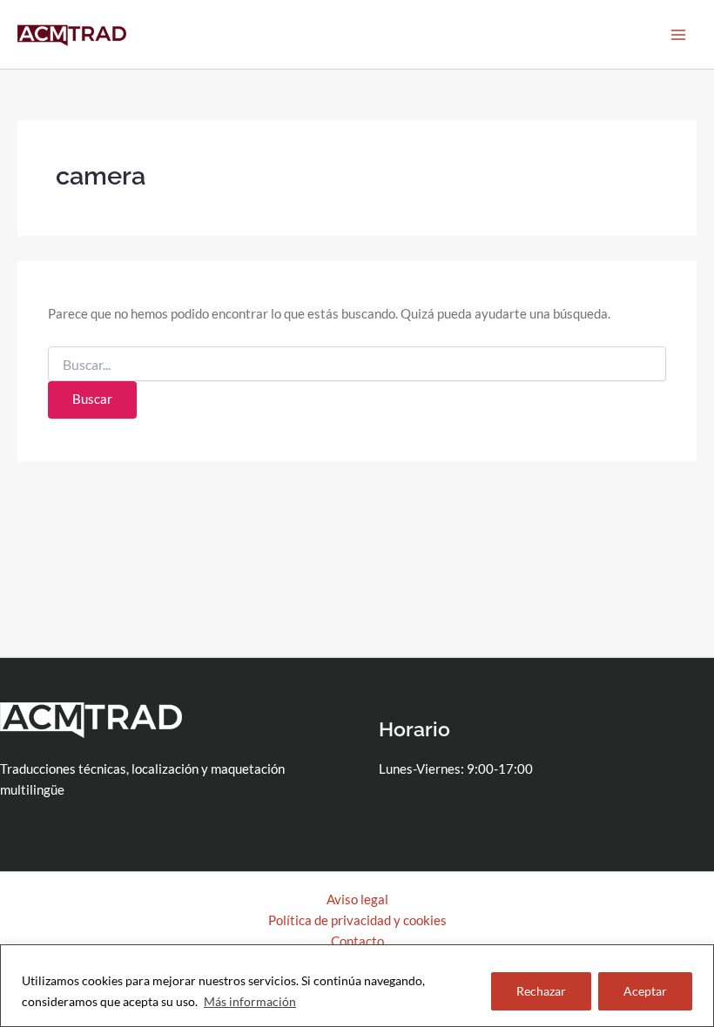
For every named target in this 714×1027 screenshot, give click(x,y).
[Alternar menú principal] (678, 35)
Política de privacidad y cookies (357, 920)
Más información (250, 1001)
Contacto (357, 941)
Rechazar (541, 990)
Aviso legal (357, 899)
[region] (357, 985)
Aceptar (645, 990)
